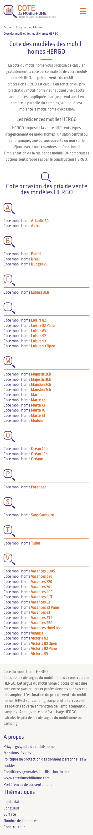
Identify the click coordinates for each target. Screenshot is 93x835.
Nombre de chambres (20, 821)
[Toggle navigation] (83, 11)
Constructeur (14, 827)
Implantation (14, 802)
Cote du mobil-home (29, 27)
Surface (10, 814)
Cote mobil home (26, 221)
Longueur (11, 808)
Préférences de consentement (28, 784)
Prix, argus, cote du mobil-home (29, 747)
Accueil (8, 27)
